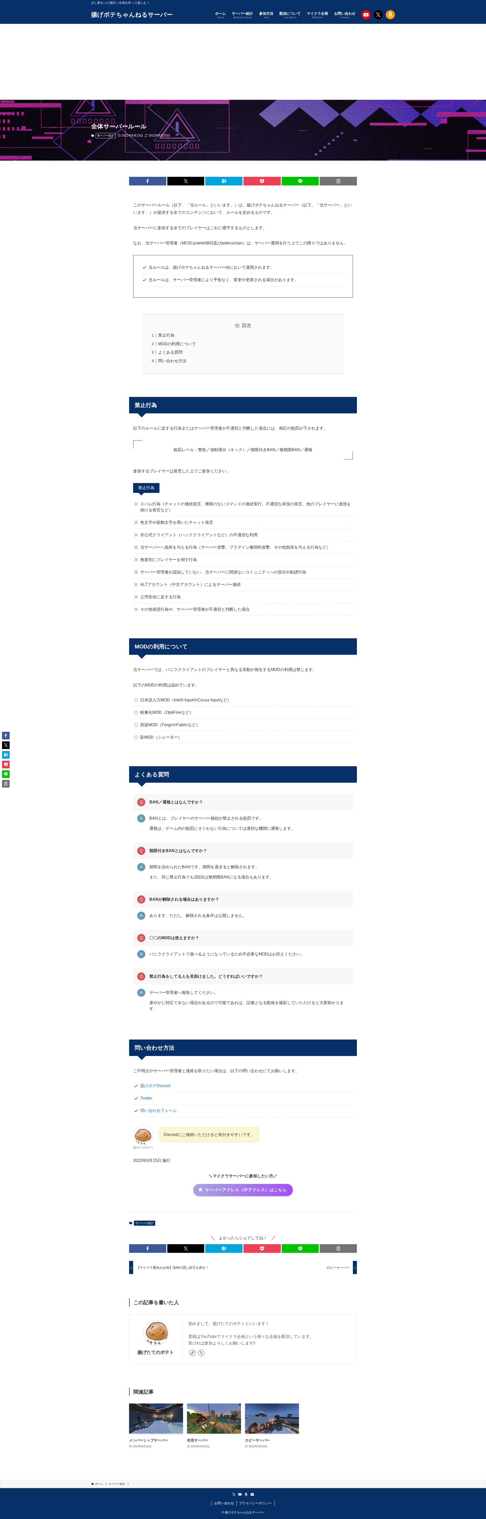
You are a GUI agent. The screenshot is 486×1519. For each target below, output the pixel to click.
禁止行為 (166, 335)
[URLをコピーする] (338, 181)
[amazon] (246, 1494)
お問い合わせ (224, 1503)
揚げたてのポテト (155, 1352)
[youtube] (240, 1494)
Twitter (146, 1098)
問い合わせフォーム (158, 1110)
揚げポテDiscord (155, 1086)
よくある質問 (170, 352)
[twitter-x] (201, 1353)
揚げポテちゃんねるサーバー (132, 15)
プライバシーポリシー (255, 1503)
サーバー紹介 (105, 135)
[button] (147, 181)
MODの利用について (177, 344)
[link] (192, 1353)
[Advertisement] (243, 61)
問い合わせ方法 (172, 361)
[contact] (252, 1494)
